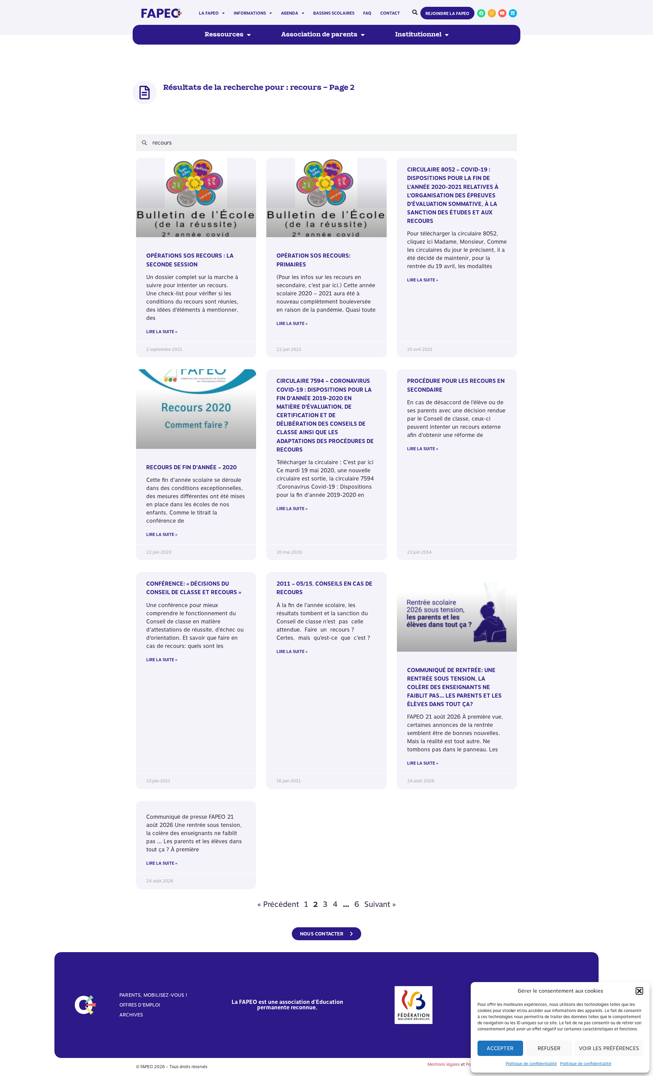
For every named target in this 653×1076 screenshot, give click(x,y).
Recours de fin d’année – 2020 (191, 467)
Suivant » (380, 904)
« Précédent (278, 904)
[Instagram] (492, 13)
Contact (390, 13)
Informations (250, 13)
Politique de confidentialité (531, 1063)
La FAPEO (209, 13)
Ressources (224, 35)
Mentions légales (444, 1064)
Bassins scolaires (333, 13)
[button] (639, 991)
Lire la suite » (161, 331)
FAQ (367, 13)
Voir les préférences (609, 1048)
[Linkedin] (513, 13)
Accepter (500, 1048)
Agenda (289, 13)
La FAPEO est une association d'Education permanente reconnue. (287, 1005)
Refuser (549, 1048)
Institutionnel (418, 35)
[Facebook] (481, 13)
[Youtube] (502, 13)
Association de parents (319, 35)
